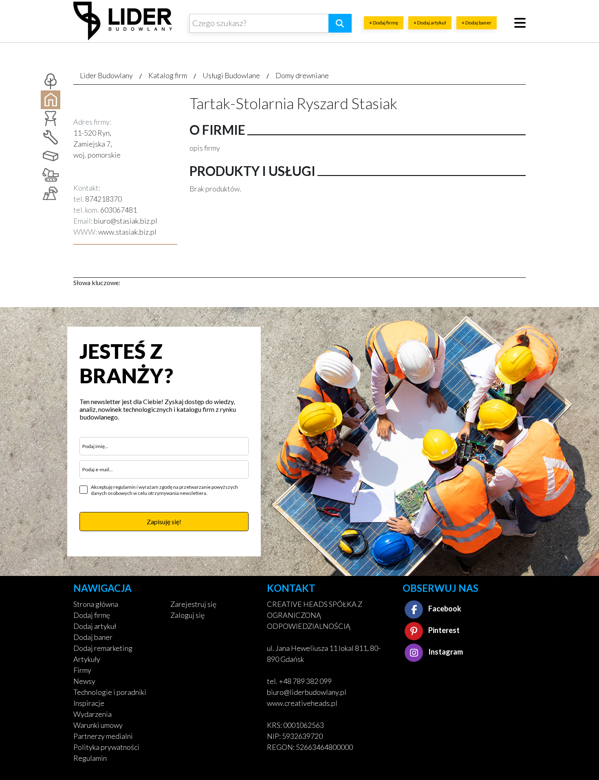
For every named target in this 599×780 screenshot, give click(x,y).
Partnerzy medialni (103, 736)
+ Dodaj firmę (383, 23)
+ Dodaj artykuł (430, 23)
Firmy (82, 670)
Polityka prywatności (106, 747)
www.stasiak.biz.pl (127, 231)
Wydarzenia (92, 714)
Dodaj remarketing (102, 648)
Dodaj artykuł (94, 626)
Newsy (84, 681)
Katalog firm (167, 75)
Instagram (445, 651)
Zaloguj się (187, 615)
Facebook (444, 608)
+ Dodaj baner (476, 23)
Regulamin (90, 758)
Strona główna (95, 604)
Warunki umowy (98, 725)
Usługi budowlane (231, 75)
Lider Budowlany (106, 75)
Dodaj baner (92, 637)
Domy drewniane (302, 75)
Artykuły (86, 659)
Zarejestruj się (193, 604)
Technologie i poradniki (109, 692)
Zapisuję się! (164, 521)
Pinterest (443, 630)
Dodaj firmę (91, 615)
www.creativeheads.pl (302, 703)
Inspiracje (88, 703)
